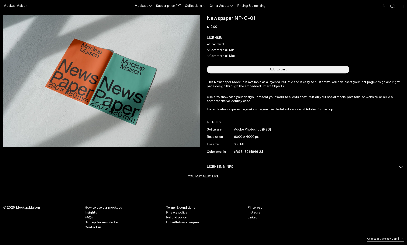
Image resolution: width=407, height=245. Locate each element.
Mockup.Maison (15, 5)
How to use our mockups (103, 207)
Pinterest (255, 207)
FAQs (89, 217)
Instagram (255, 212)
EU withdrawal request (183, 222)
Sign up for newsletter (102, 222)
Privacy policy (176, 212)
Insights (91, 212)
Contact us (93, 227)
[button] (392, 6)
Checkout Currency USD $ (383, 239)
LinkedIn (254, 217)
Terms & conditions (180, 207)
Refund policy (176, 217)
